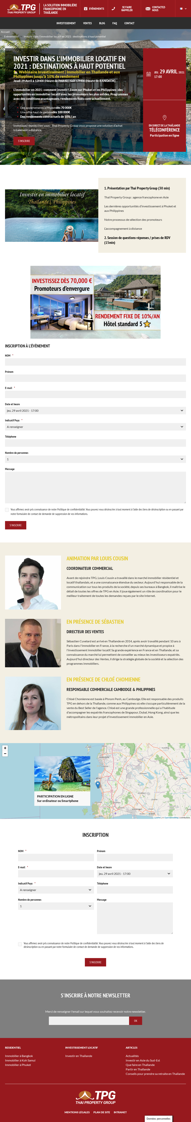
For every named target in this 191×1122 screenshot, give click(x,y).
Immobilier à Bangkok (19, 1056)
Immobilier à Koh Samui (20, 1060)
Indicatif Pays (13, 420)
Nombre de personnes (16, 453)
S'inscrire (24, 141)
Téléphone (10, 436)
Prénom (9, 372)
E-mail (10, 388)
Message (10, 469)
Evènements (96, 8)
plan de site (101, 1112)
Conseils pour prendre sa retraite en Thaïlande (155, 1073)
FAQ (114, 23)
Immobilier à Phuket (18, 1064)
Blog (102, 23)
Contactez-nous (159, 8)
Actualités (132, 1056)
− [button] (5, 753)
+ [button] (5, 748)
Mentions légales (77, 1112)
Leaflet (157, 817)
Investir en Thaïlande (78, 1056)
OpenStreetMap (171, 817)
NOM (9, 355)
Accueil (5, 31)
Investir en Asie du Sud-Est (143, 1060)
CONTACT (129, 23)
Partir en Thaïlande (138, 1069)
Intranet (120, 1112)
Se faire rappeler (127, 8)
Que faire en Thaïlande (140, 1064)
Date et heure (12, 404)
